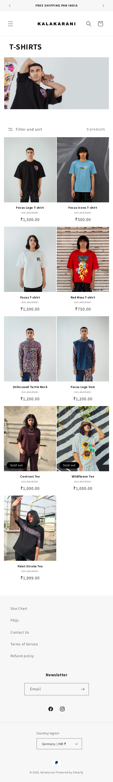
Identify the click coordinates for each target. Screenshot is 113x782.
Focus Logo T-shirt (30, 207)
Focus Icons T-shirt (82, 207)
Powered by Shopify (69, 772)
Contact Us (20, 632)
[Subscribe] (83, 689)
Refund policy (22, 655)
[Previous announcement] (10, 6)
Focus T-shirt (30, 297)
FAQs (15, 620)
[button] (10, 24)
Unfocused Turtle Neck (30, 387)
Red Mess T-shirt (83, 297)
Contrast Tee (30, 476)
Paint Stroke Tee (30, 566)
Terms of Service (24, 644)
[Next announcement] (103, 6)
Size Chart (19, 608)
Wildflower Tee (83, 476)
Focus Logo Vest (83, 387)
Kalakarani (48, 772)
